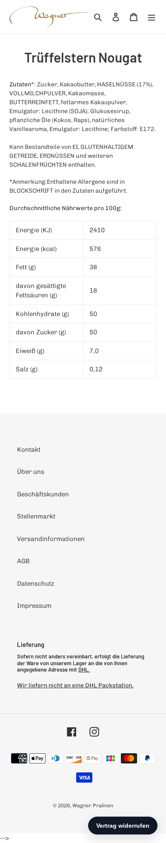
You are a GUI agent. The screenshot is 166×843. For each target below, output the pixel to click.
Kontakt (28, 449)
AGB (23, 561)
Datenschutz (35, 583)
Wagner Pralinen (92, 806)
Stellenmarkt (36, 516)
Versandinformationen (51, 539)
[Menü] (151, 17)
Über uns (30, 472)
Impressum (34, 605)
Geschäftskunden (43, 494)
